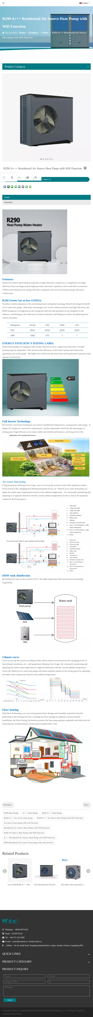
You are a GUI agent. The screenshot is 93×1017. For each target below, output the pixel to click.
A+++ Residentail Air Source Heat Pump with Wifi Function (29, 838)
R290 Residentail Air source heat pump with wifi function (28, 842)
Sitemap (72, 1011)
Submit (9, 1000)
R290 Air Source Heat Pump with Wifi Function (24, 833)
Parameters (8, 202)
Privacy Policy (15, 1014)
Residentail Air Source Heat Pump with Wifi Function (27, 828)
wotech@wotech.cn (19, 941)
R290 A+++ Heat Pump (52, 813)
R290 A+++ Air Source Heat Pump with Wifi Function (60, 818)
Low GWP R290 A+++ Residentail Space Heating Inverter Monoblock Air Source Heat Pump (20, 884)
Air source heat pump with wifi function (21, 823)
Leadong (5, 1014)
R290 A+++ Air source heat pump (18, 818)
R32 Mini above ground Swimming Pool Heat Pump (73, 884)
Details (7, 197)
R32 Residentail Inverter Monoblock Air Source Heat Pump (46, 884)
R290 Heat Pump (11, 813)
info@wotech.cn (35, 941)
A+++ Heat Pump (30, 813)
